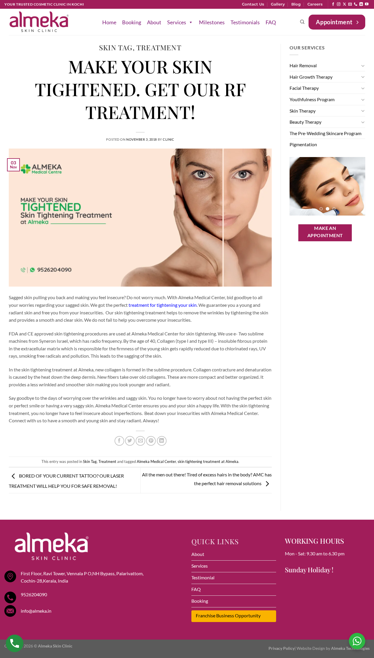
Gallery (278, 4)
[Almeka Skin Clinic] (39, 22)
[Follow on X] (344, 4)
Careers (315, 4)
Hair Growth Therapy (311, 77)
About (154, 22)
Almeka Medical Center (156, 461)
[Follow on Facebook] (333, 4)
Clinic (168, 139)
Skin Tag (116, 47)
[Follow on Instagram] (338, 4)
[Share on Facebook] (119, 441)
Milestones (212, 22)
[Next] (356, 186)
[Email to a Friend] (140, 441)
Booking (131, 22)
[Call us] (355, 4)
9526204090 (34, 594)
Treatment (158, 47)
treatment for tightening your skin (163, 305)
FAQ (271, 22)
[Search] (302, 21)
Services (176, 22)
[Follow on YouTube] (366, 4)
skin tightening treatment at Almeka (208, 461)
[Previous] (298, 186)
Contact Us (253, 4)
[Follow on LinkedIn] (361, 4)
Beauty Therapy (305, 122)
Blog (296, 4)
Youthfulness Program (312, 99)
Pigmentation (303, 144)
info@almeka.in (36, 611)
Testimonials (245, 22)
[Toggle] (363, 65)
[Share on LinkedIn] (162, 441)
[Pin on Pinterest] (151, 441)
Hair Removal (303, 65)
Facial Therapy (304, 88)
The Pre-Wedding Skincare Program (325, 133)
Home (109, 22)
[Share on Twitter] (130, 441)
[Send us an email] (350, 4)
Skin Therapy (303, 110)
